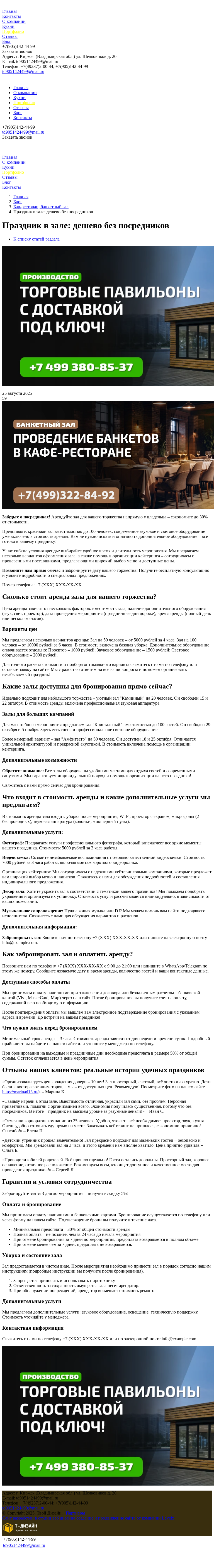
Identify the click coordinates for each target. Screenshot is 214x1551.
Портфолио (13, 31)
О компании (14, 21)
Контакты (11, 16)
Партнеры (75, 1513)
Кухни (8, 26)
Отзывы (10, 36)
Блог (6, 41)
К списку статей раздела (36, 239)
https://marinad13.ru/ (20, 1091)
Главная (9, 11)
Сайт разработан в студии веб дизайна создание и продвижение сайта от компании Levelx (88, 1518)
